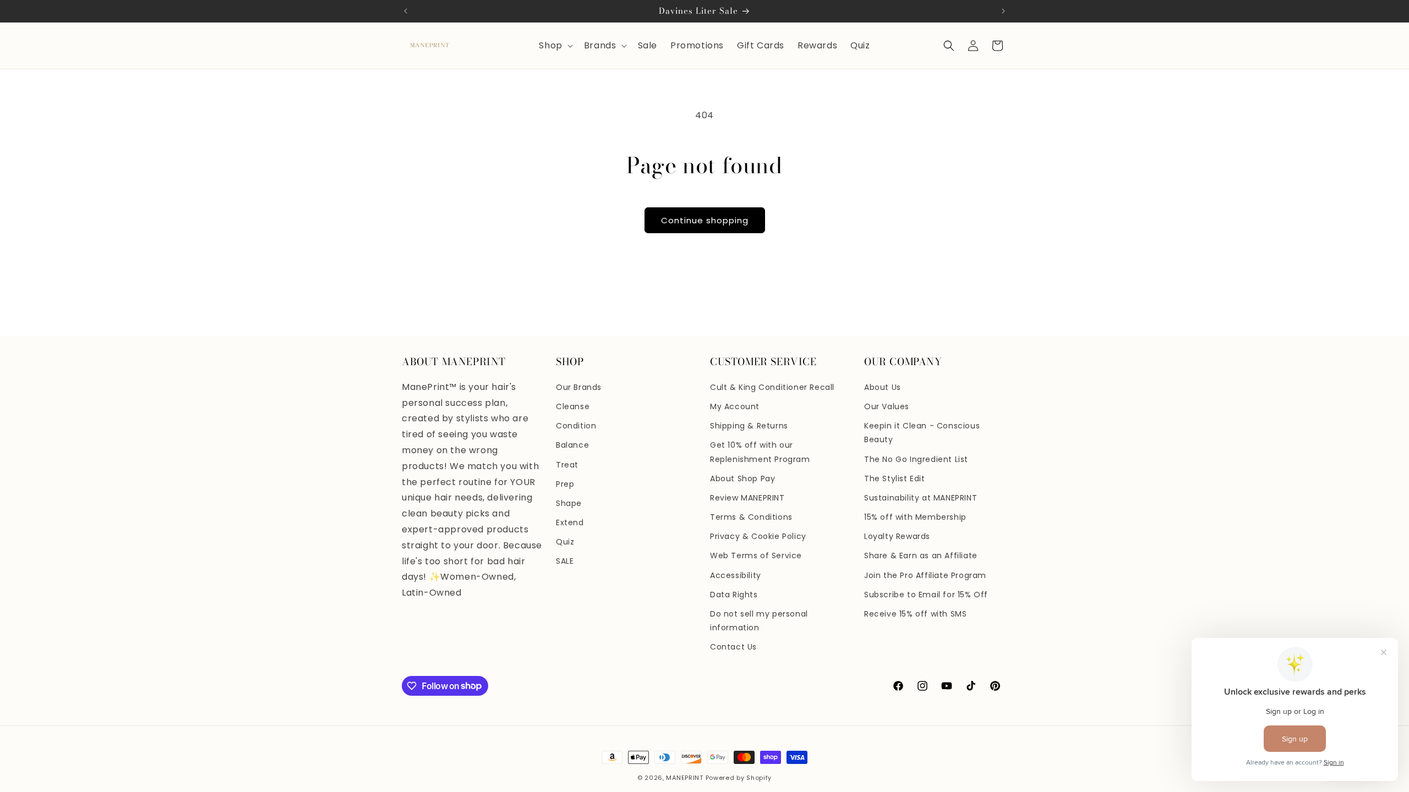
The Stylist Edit (894, 478)
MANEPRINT (684, 777)
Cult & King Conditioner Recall (772, 387)
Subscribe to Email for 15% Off (926, 594)
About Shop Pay (742, 478)
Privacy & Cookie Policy (758, 536)
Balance (572, 444)
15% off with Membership (915, 517)
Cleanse (572, 406)
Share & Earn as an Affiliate (920, 555)
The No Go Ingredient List (916, 459)
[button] (554, 46)
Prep (565, 484)
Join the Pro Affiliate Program (925, 575)
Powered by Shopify (739, 777)
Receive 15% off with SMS (915, 613)
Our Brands (579, 387)
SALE (565, 561)
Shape (569, 503)
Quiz (565, 541)
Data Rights (734, 594)
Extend (570, 522)
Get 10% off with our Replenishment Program (760, 451)
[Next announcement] (1003, 11)
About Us (882, 387)
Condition (576, 425)
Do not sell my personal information (759, 620)
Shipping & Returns (749, 425)
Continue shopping (705, 220)
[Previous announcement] (406, 11)
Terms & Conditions (751, 517)
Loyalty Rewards (897, 536)
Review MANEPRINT (747, 497)
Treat (567, 464)
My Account (735, 406)
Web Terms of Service (756, 555)
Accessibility (735, 575)
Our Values (886, 406)
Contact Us (733, 646)
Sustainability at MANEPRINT (920, 497)
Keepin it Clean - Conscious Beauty (922, 432)
